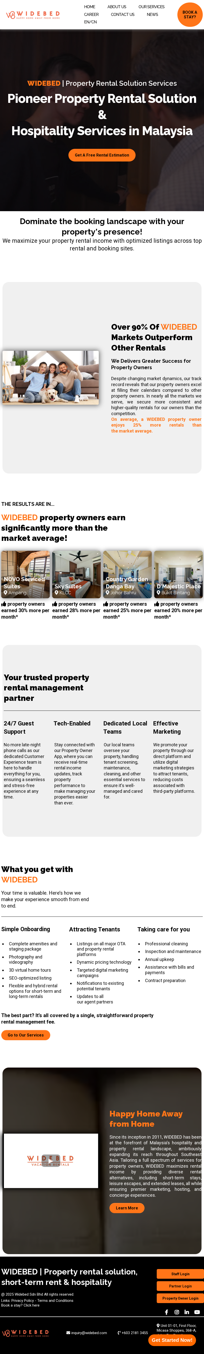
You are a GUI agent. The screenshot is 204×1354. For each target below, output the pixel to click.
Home (89, 6)
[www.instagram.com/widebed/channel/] (177, 1312)
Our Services (151, 6)
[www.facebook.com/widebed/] (167, 1312)
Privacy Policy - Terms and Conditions (42, 1300)
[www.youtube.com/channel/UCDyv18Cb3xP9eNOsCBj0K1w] (198, 1312)
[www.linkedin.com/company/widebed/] (187, 1312)
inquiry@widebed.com (89, 1333)
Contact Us (122, 14)
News (152, 14)
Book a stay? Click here (20, 1305)
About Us (116, 6)
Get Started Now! (172, 1340)
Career (91, 14)
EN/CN (90, 22)
